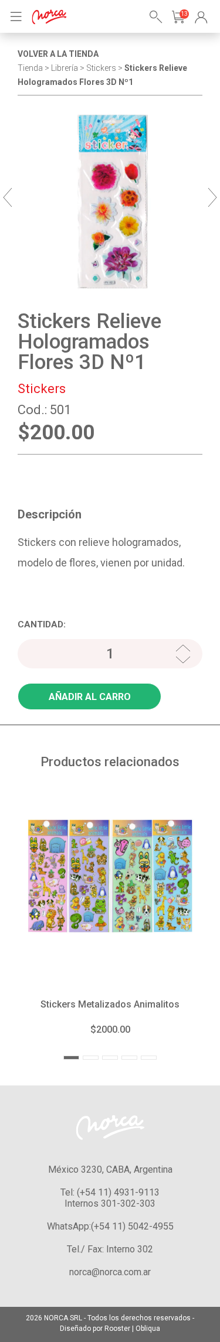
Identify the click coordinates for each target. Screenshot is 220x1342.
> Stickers (98, 68)
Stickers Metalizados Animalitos (110, 1004)
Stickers (42, 388)
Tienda (30, 68)
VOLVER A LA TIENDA (58, 54)
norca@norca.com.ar (110, 1272)
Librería (64, 68)
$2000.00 (110, 1029)
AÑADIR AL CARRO (90, 696)
